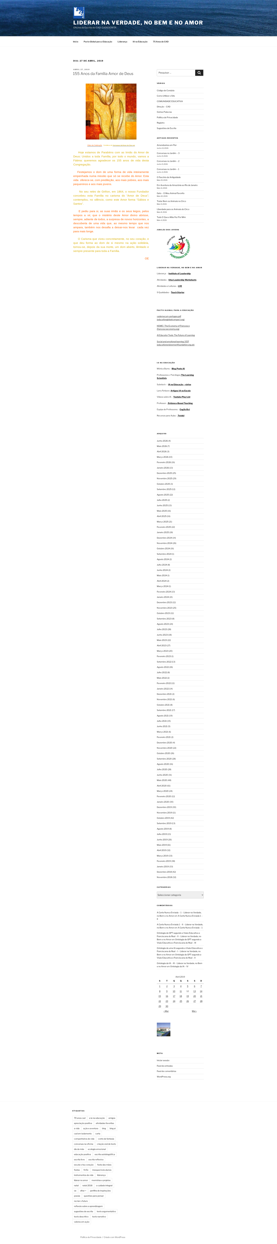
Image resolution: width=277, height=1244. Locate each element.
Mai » (194, 1011)
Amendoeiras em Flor (167, 145)
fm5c (86, 1170)
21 (201, 996)
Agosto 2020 (163, 764)
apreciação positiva (83, 1123)
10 (174, 991)
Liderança (122, 41)
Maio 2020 (162, 780)
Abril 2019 (161, 850)
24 (174, 1001)
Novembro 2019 (164, 812)
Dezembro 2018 (164, 872)
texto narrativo (99, 1216)
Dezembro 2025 (164, 473)
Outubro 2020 (163, 753)
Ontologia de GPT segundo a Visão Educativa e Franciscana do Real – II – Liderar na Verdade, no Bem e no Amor (179, 936)
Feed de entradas (165, 1066)
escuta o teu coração (83, 1164)
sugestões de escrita (83, 1211)
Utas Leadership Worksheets (182, 280)
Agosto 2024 (163, 559)
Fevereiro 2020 (164, 796)
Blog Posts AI (178, 368)
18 (181, 996)
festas (77, 1170)
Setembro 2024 (164, 554)
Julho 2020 (162, 769)
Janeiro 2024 (163, 597)
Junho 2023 (162, 635)
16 (167, 996)
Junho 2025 (162, 505)
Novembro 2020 (164, 748)
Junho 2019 (162, 839)
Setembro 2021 (164, 710)
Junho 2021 (162, 726)
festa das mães (104, 1164)
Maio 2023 (162, 640)
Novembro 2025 (164, 478)
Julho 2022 (162, 672)
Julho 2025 (162, 500)
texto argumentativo (106, 1211)
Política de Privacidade (167, 117)
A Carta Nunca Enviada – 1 (190, 927)
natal (76, 1185)
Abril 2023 (161, 645)
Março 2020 (163, 791)
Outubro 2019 (163, 818)
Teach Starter (177, 292)
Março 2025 (162, 521)
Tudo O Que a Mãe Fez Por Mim (171, 217)
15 (160, 996)
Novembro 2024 (164, 543)
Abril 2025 (161, 516)
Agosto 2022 (163, 667)
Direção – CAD (163, 106)
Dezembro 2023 (164, 602)
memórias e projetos (101, 1180)
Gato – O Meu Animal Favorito (170, 193)
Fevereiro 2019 (164, 861)
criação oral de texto (106, 1144)
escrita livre (79, 1159)
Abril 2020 (162, 785)
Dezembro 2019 (164, 807)
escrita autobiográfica (105, 1154)
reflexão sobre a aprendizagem (88, 1206)
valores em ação (81, 1222)
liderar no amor (81, 1180)
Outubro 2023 (163, 613)
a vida (76, 1128)
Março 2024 (162, 586)
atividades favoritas (105, 1123)
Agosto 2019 (163, 829)
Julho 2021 (162, 721)
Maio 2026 (162, 446)
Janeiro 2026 (163, 467)
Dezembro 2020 (164, 742)
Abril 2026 (161, 451)
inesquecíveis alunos (101, 1170)
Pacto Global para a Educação (98, 41)
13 (194, 991)
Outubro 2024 (163, 548)
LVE (180, 286)
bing (104, 1128)
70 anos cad (79, 1118)
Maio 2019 (162, 845)
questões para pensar (94, 1196)
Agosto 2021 (163, 715)
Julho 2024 (162, 564)
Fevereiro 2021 (164, 737)
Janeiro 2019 (163, 866)
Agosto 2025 (163, 494)
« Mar (166, 1011)
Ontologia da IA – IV (179, 966)
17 (174, 996)
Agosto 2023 (163, 624)
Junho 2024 (162, 570)
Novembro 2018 (164, 877)
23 (167, 1001)
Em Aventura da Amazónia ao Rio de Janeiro (177, 185)
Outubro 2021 (163, 705)
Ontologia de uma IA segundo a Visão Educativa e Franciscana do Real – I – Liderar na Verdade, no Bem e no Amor (180, 951)
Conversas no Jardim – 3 (168, 153)
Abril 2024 (161, 581)
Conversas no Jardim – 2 (168, 161)
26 (187, 1001)
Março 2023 (162, 651)
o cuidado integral (104, 1185)
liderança (101, 1175)
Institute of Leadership (180, 273)
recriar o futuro (81, 1201)
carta (97, 1133)
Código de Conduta (165, 90)
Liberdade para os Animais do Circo (173, 209)
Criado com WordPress (114, 1237)
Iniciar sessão (163, 1060)
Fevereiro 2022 (164, 683)
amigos (111, 1118)
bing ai (113, 1128)
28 (201, 1001)
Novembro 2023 (164, 608)
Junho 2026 (162, 441)
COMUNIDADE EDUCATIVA (170, 101)
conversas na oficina (83, 1144)
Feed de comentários (166, 1071)
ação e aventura (90, 1128)
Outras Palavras (164, 112)
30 (166, 1006)
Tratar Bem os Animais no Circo (171, 201)
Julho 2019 (162, 834)
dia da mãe (79, 1149)
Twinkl (180, 415)
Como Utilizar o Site (166, 96)
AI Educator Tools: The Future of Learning (176, 335)
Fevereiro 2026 (164, 462)
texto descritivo (81, 1216)
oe (75, 1190)
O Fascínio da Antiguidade (169, 177)
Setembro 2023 (164, 618)
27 (194, 1001)
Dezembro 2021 (164, 694)
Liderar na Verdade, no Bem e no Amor (138, 22)
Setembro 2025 (164, 489)
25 (181, 1001)
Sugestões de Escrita (166, 128)
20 (194, 996)
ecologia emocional (97, 1149)
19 (188, 996)
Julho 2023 (162, 629)
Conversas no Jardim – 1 (168, 169)
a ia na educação (97, 1118)
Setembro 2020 (164, 758)
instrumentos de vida (83, 1175)
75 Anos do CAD (161, 41)
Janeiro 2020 (163, 802)
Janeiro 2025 (163, 532)
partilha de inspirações (100, 1190)
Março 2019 (162, 855)
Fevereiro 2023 (164, 656)
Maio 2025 (162, 511)
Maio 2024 (162, 575)
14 (201, 991)
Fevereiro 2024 (164, 591)
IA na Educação (140, 41)
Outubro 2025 (163, 484)
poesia (77, 1196)
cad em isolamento (83, 1133)
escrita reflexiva (95, 1159)
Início (75, 41)
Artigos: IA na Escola (181, 390)
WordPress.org (164, 1076)
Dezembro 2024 (164, 538)
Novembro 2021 (164, 699)
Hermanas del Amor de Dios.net (124, 145)
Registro (160, 122)
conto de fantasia (106, 1138)
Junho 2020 (162, 775)
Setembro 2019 (164, 823)
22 (160, 1001)
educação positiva (82, 1154)
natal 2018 (87, 1185)
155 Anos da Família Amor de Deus (103, 73)
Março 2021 (162, 732)
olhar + (83, 1190)
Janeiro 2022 (163, 688)
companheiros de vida (84, 1138)
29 (160, 1006)
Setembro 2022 (164, 661)
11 (181, 991)
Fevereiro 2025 (164, 527)
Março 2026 (162, 457)
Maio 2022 (162, 678)
